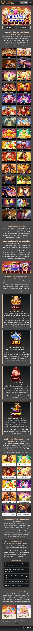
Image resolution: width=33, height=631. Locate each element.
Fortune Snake (24, 490)
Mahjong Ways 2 (23, 465)
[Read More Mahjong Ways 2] (24, 459)
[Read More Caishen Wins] (24, 471)
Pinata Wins (9, 465)
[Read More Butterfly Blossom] (24, 496)
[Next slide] (28, 613)
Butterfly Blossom (24, 502)
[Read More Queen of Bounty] (9, 496)
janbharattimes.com (16, 527)
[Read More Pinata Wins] (9, 459)
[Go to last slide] (5, 613)
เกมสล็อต (16, 281)
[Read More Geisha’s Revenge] (9, 471)
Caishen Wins (24, 477)
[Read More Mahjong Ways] (9, 484)
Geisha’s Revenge (9, 477)
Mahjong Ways (9, 490)
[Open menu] (30, 2)
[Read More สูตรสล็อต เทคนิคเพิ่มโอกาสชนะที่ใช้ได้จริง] (9, 609)
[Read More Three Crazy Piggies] (24, 509)
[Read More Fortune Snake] (24, 484)
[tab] (15, 623)
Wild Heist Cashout (9, 514)
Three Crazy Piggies (23, 514)
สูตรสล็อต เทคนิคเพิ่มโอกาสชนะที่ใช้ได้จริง (8, 616)
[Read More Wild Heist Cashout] (9, 509)
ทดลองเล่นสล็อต (18, 628)
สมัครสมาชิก (24, 2)
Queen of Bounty (9, 502)
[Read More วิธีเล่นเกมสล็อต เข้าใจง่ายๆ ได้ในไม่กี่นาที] (24, 609)
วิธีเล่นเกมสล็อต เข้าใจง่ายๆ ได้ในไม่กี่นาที (23, 616)
